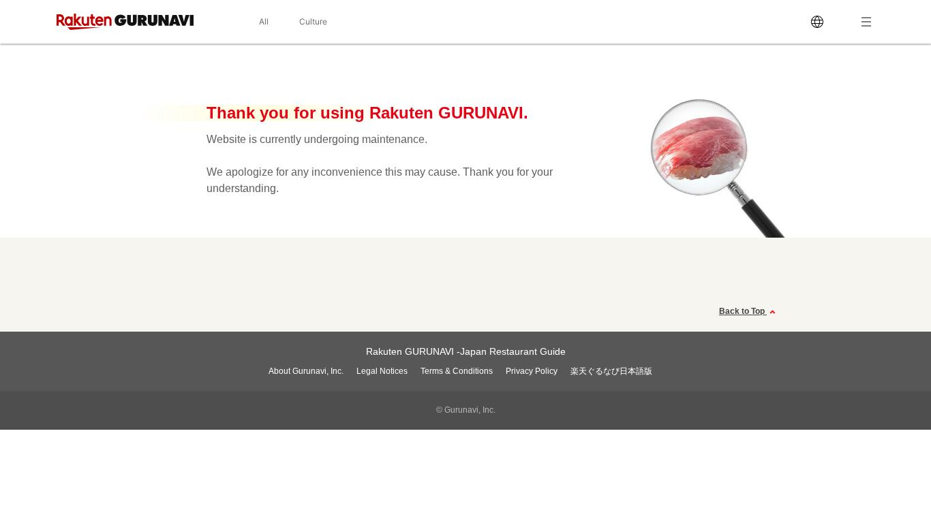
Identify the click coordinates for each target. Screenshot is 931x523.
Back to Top (743, 311)
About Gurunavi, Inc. (306, 371)
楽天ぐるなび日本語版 (611, 371)
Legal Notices (382, 371)
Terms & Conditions (457, 371)
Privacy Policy (532, 371)
